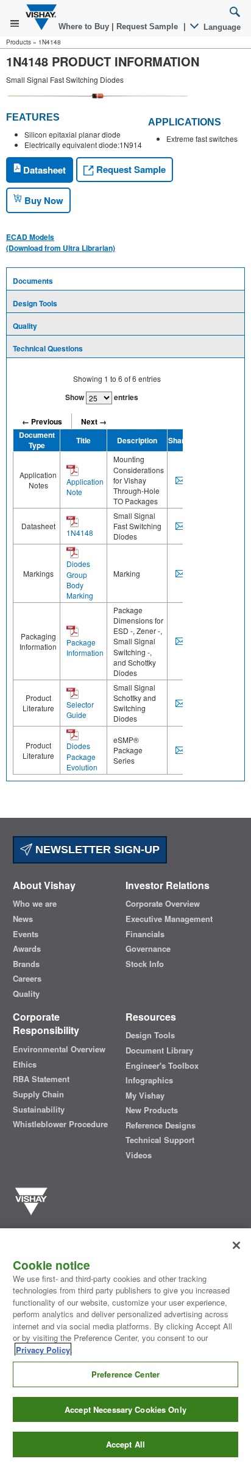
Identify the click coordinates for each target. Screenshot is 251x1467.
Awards (27, 948)
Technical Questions (48, 348)
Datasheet (43, 170)
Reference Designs (160, 1125)
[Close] (236, 1245)
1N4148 (79, 532)
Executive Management (169, 918)
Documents (33, 280)
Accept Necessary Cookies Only (125, 1409)
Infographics (149, 1080)
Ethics (25, 1064)
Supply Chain (38, 1094)
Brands (26, 964)
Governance (148, 948)
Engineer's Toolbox (162, 1065)
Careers (27, 978)
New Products (151, 1110)
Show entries (101, 397)
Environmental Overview (59, 1049)
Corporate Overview (162, 903)
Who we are (35, 903)
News (23, 918)
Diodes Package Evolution (81, 756)
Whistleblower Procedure (60, 1124)
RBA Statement (41, 1079)
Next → (94, 421)
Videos (138, 1155)
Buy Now (42, 200)
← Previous (42, 421)
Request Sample (130, 169)
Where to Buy (84, 26)
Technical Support (159, 1140)
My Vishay (144, 1095)
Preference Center (125, 1374)
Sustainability (39, 1109)
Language (221, 27)
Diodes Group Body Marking (79, 579)
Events (25, 934)
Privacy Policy (43, 1350)
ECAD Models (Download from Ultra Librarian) (60, 242)
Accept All (125, 1444)
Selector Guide (80, 709)
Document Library (159, 1050)
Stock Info (144, 964)
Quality (25, 325)
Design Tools (35, 303)
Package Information (85, 647)
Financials (144, 934)
